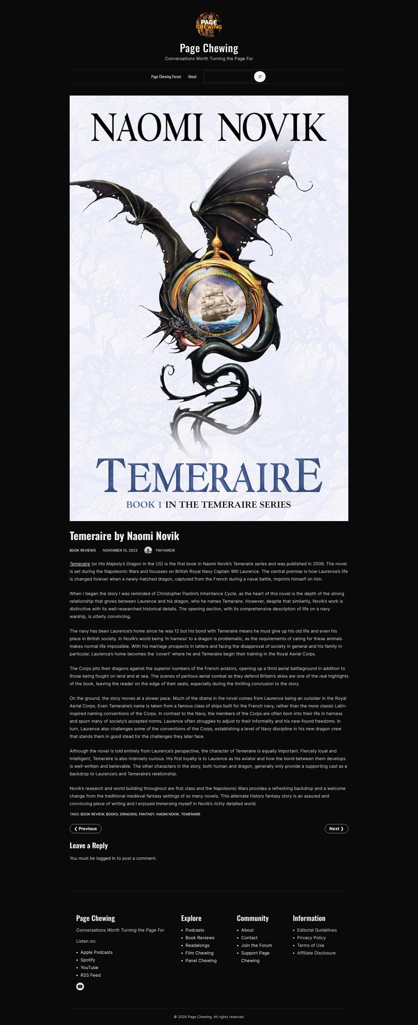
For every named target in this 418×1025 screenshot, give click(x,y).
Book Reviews (83, 550)
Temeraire (80, 563)
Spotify (88, 960)
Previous (88, 828)
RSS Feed (91, 975)
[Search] (260, 76)
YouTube (89, 967)
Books (112, 814)
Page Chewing (209, 47)
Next (334, 828)
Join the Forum (256, 945)
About (247, 930)
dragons (128, 814)
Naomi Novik (167, 814)
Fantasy (146, 814)
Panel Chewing (201, 960)
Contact (249, 937)
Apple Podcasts (97, 952)
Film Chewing (199, 953)
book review (92, 814)
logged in (106, 858)
